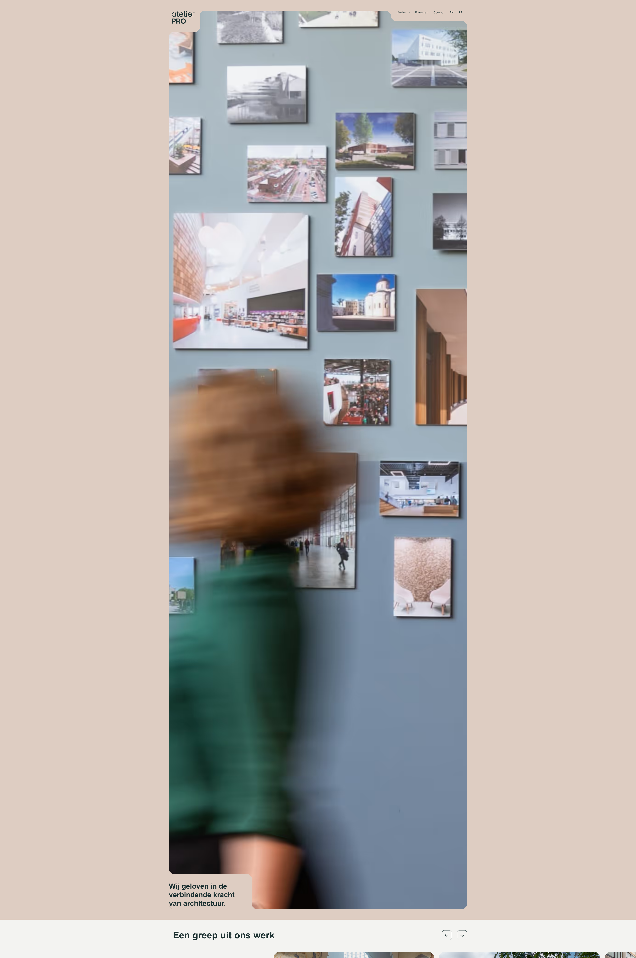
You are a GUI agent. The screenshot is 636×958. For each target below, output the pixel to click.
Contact (439, 12)
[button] (447, 935)
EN (451, 12)
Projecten (421, 12)
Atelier (401, 12)
